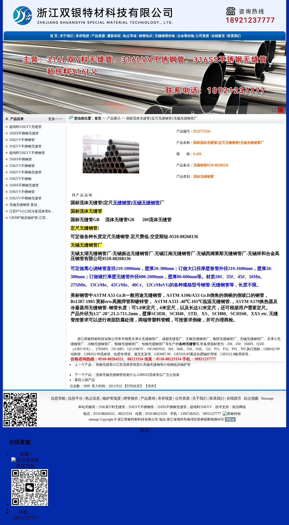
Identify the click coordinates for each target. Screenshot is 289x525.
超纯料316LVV (201, 407)
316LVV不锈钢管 (22, 140)
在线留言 (234, 398)
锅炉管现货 (112, 398)
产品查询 (148, 398)
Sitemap (267, 398)
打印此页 (133, 386)
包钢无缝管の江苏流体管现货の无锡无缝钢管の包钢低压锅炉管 (143, 365)
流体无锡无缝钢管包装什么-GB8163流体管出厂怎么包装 (137, 375)
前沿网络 (239, 407)
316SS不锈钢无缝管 (24, 133)
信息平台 (75, 398)
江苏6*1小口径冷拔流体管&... (31, 211)
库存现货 (165, 398)
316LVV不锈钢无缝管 (25, 146)
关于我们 (199, 398)
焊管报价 (130, 398)
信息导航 (58, 398)
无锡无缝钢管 (146, 202)
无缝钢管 (122, 202)
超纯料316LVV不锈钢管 (27, 153)
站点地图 (251, 398)
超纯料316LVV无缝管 (25, 127)
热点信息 (92, 398)
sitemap (94, 419)
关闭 (151, 386)
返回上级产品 (85, 380)
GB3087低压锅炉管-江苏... (28, 218)
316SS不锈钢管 (20, 159)
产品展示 (114, 118)
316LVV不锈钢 (20, 179)
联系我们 (217, 398)
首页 (98, 118)
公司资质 (183, 398)
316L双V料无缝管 (111, 407)
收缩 (144, 430)
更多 (51, 119)
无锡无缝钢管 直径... (24, 205)
